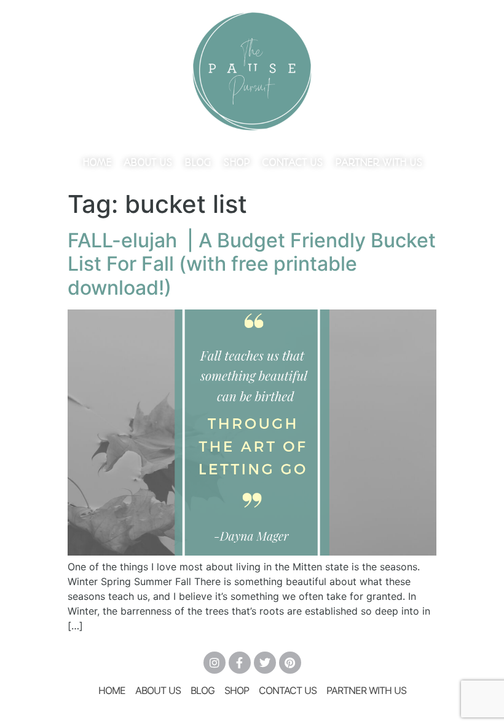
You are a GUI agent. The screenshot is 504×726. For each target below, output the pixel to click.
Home (96, 162)
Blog (197, 162)
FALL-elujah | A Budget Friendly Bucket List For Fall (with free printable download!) (252, 264)
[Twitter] (265, 663)
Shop (236, 162)
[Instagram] (214, 663)
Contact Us (292, 162)
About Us (148, 162)
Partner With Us (378, 162)
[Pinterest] (290, 663)
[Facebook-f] (240, 663)
